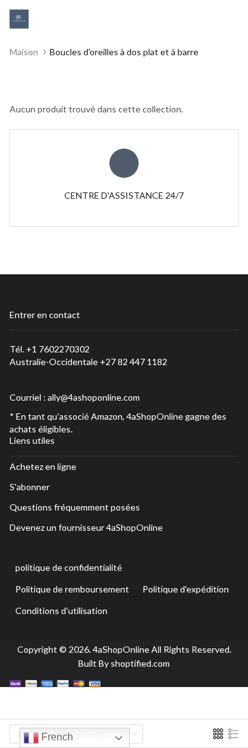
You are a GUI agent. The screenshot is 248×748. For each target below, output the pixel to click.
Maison (24, 51)
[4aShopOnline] (19, 18)
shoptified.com (140, 663)
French (56, 736)
